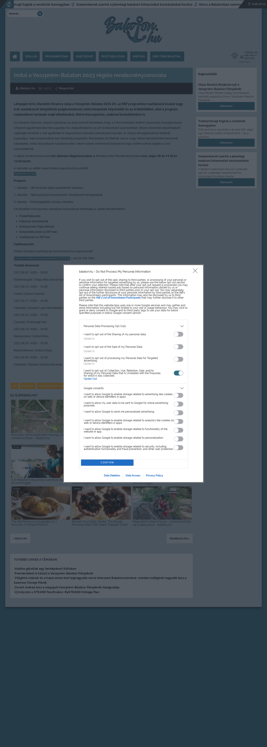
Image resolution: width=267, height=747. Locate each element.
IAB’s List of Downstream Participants (118, 297)
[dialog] (133, 373)
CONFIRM (107, 462)
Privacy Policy (154, 475)
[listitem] (133, 326)
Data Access (133, 475)
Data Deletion (112, 475)
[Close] (196, 271)
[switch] (178, 334)
